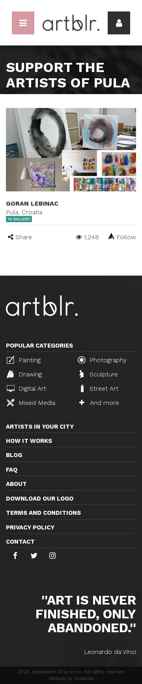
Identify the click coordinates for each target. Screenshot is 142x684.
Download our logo (39, 498)
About (16, 483)
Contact (20, 541)
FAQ (11, 469)
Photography (107, 360)
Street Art (103, 388)
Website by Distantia (71, 678)
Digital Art (31, 388)
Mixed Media (36, 402)
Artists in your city (40, 426)
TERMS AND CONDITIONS (43, 512)
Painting (29, 360)
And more (103, 402)
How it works (29, 440)
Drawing (29, 374)
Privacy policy (30, 527)
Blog (14, 455)
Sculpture (103, 374)
